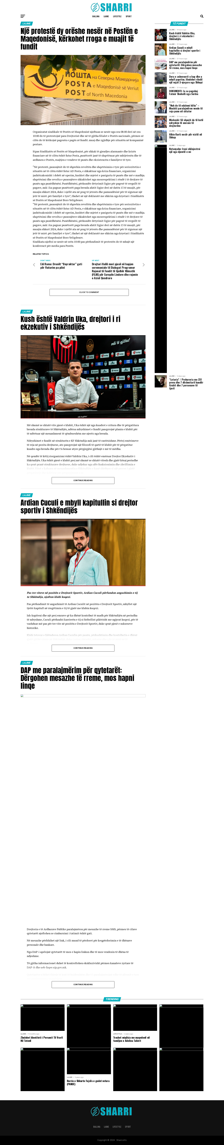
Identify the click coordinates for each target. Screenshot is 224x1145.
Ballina (95, 16)
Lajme (106, 16)
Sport (129, 16)
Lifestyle (117, 16)
